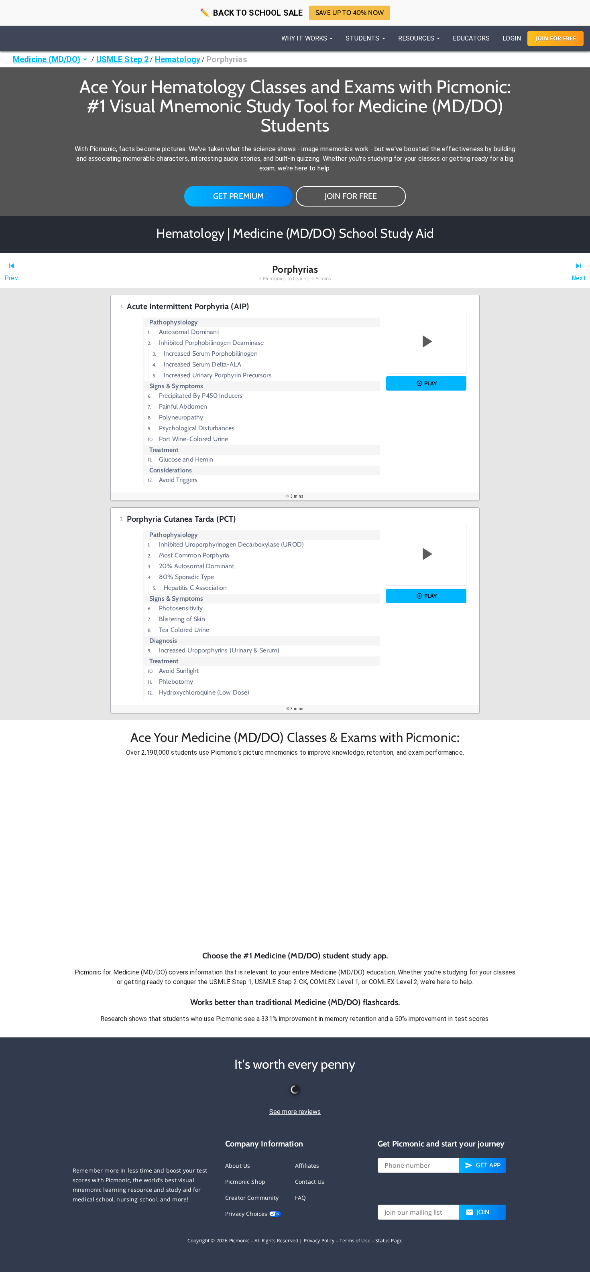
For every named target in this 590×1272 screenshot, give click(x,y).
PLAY (430, 383)
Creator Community (252, 1197)
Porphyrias (226, 59)
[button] (295, 853)
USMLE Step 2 (122, 59)
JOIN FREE (555, 38)
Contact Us (310, 1181)
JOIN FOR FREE (351, 196)
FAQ (300, 1197)
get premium (238, 196)
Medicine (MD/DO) (46, 59)
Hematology (178, 59)
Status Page (389, 1240)
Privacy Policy (319, 1240)
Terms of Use (355, 1240)
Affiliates (307, 1165)
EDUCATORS (471, 38)
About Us (237, 1165)
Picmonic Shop (245, 1181)
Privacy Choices (247, 1213)
